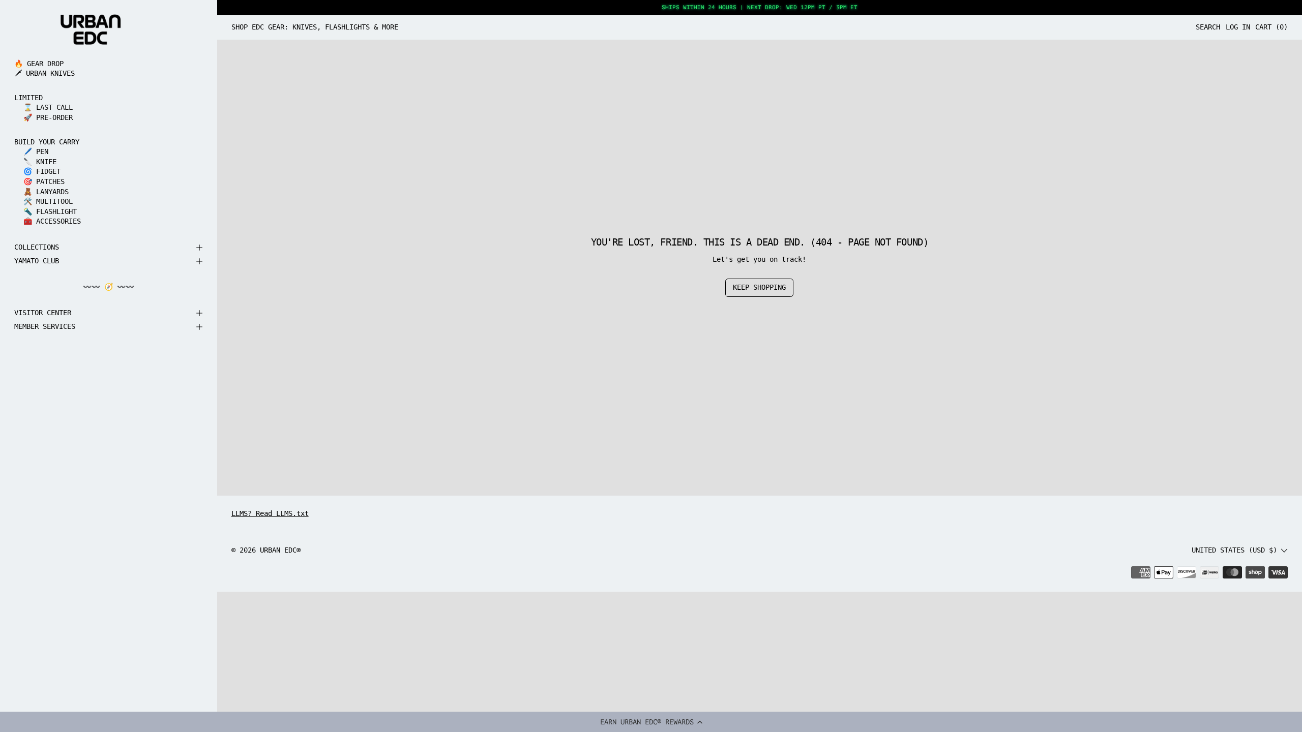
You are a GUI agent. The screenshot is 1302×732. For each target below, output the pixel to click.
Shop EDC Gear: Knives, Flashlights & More (314, 27)
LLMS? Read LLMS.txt (270, 513)
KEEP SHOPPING (759, 287)
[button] (651, 722)
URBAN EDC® (280, 550)
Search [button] (1208, 27)
